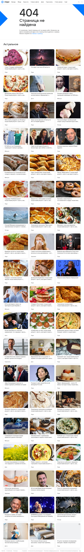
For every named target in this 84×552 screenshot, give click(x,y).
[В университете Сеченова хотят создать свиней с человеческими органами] (15, 167)
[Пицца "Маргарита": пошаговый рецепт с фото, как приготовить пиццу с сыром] (68, 167)
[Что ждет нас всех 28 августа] (42, 61)
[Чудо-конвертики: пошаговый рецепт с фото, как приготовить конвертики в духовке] (42, 167)
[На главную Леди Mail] (6, 2)
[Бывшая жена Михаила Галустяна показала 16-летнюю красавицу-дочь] (68, 246)
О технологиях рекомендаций (35, 550)
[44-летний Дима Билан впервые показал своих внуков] (42, 482)
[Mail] (2, 2)
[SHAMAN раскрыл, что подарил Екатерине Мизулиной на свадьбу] (42, 509)
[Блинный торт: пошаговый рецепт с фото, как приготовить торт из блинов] (68, 351)
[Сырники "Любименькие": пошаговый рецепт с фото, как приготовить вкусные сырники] (15, 193)
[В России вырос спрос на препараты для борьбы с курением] (15, 298)
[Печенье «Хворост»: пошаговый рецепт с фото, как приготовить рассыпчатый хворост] (15, 403)
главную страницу (37, 33)
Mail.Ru (3, 550)
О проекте (24, 550)
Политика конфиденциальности (51, 550)
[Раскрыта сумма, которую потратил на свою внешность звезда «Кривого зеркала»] (15, 509)
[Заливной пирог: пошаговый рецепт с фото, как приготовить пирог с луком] (68, 61)
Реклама (15, 550)
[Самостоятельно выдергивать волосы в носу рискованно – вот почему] (42, 246)
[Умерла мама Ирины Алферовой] (68, 272)
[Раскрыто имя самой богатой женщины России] (42, 377)
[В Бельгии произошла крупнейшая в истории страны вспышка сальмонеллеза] (15, 482)
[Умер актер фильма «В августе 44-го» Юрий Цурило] (42, 114)
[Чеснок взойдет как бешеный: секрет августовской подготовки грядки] (68, 114)
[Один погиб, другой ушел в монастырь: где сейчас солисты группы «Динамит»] (42, 140)
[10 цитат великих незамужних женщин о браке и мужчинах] (68, 535)
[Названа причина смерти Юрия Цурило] (68, 140)
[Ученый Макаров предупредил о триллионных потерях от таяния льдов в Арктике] (15, 219)
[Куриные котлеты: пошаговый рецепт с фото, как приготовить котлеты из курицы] (15, 246)
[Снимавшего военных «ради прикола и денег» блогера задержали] (15, 430)
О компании (9, 550)
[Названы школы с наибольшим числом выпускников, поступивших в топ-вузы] (15, 535)
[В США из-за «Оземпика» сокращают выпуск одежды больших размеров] (15, 140)
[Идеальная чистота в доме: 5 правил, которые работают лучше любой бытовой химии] (42, 351)
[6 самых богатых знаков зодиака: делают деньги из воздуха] (15, 351)
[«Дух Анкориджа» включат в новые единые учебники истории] (15, 377)
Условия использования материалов (69, 550)
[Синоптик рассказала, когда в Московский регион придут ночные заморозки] (68, 509)
